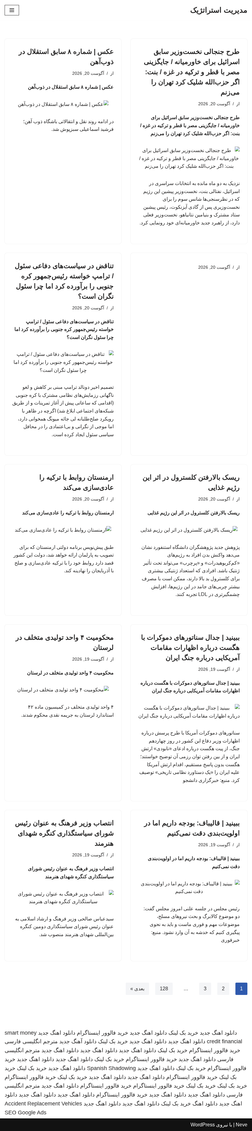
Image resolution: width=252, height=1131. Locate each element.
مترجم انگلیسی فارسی (31, 1041)
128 (164, 988)
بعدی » (137, 988)
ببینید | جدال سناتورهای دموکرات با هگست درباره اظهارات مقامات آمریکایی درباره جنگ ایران (190, 648)
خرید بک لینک (183, 1033)
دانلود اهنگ (205, 1104)
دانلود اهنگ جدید (218, 1033)
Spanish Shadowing (111, 1068)
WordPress (203, 1124)
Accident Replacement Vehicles (43, 1104)
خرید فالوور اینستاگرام (102, 1033)
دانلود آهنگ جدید (77, 1041)
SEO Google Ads (25, 1112)
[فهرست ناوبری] (12, 10)
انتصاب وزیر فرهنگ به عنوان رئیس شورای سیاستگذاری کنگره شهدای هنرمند (64, 833)
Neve (241, 1124)
